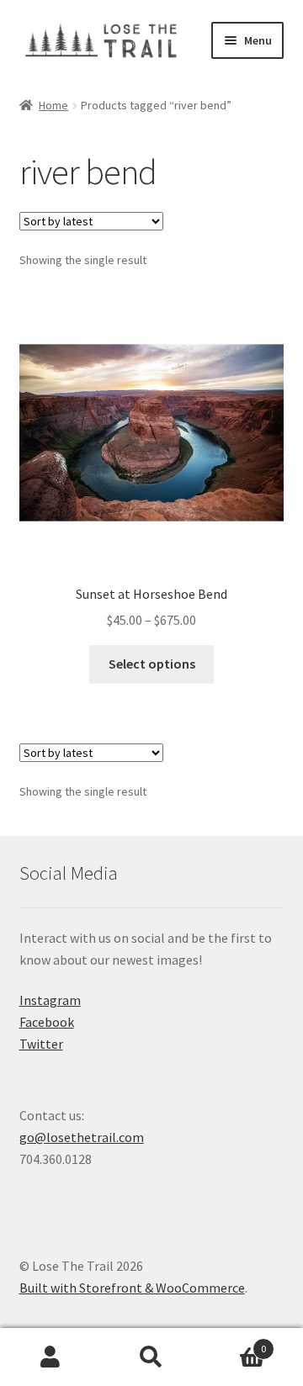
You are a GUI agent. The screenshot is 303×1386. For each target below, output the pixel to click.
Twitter (41, 1043)
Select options (152, 663)
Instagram (50, 1000)
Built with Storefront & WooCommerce (132, 1287)
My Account (50, 1357)
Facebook (46, 1021)
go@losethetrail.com (81, 1137)
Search (151, 1357)
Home (53, 105)
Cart (234, 1342)
